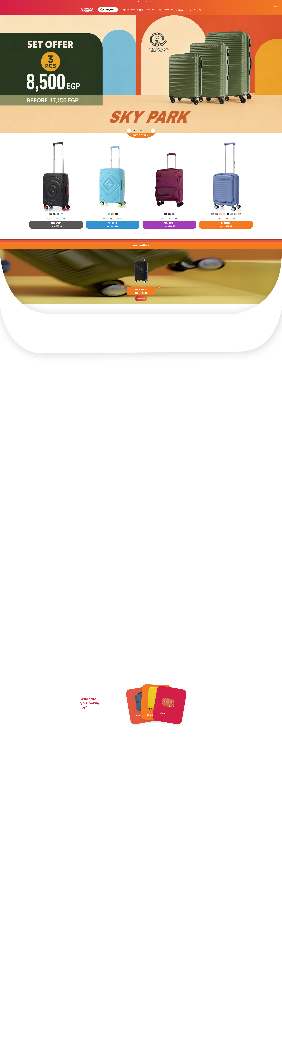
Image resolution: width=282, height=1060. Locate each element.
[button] (189, 9)
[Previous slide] (129, 130)
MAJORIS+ (169, 223)
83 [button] (176, 218)
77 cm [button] (63, 218)
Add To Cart (141, 299)
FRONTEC (226, 223)
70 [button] (169, 218)
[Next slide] (153, 130)
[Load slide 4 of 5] (144, 130)
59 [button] (162, 218)
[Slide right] (145, 231)
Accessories (169, 10)
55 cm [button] (49, 218)
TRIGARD (112, 223)
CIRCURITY (56, 223)
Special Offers (129, 10)
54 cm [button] (219, 218)
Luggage (140, 10)
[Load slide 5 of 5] (147, 130)
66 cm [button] (112, 218)
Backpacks (151, 10)
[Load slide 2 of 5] (137, 130)
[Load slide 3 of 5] (141, 130)
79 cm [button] (119, 218)
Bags (159, 10)
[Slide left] (136, 231)
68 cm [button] (56, 218)
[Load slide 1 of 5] (134, 130)
